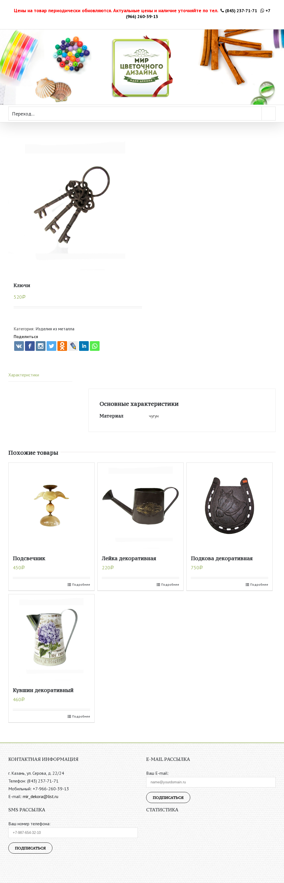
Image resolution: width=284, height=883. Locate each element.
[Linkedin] (84, 346)
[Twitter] (51, 346)
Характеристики (23, 375)
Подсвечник (29, 558)
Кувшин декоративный (43, 690)
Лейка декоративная (129, 558)
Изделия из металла (55, 328)
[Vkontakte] (19, 346)
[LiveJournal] (73, 346)
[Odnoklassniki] (62, 346)
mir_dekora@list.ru (40, 796)
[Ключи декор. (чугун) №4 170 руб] (75, 203)
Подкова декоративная (222, 558)
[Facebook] (30, 346)
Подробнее (81, 584)
